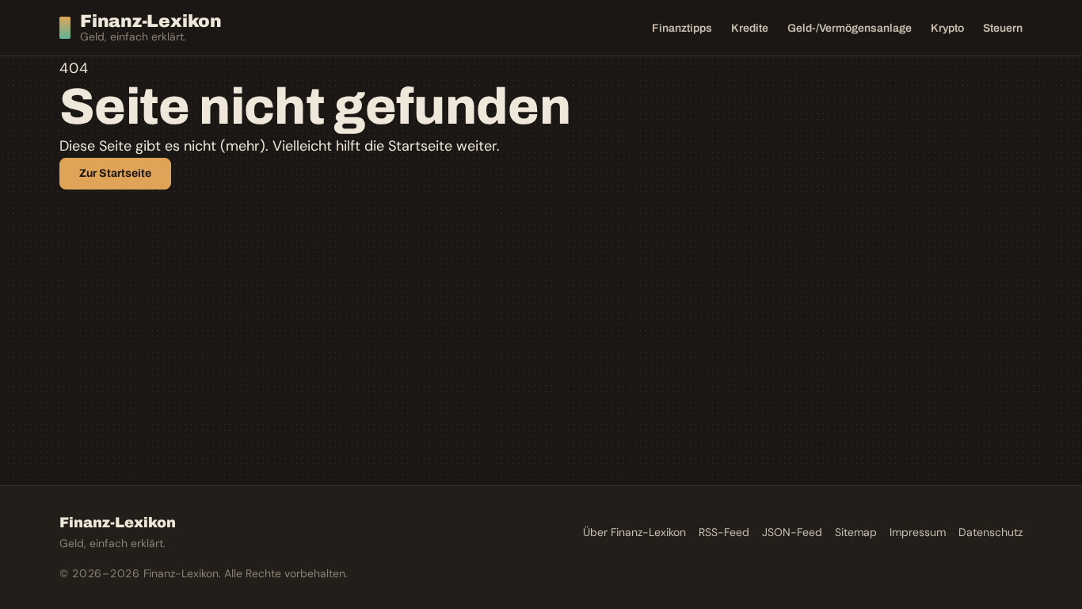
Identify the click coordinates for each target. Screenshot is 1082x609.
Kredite (749, 28)
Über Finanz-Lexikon (634, 532)
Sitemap (856, 532)
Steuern (1003, 28)
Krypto (947, 28)
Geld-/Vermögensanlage (849, 28)
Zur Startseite (115, 173)
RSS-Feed (724, 532)
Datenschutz (990, 532)
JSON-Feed (792, 532)
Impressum (918, 532)
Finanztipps (682, 28)
